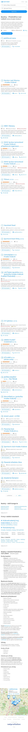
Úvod (5, 717)
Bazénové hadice (5, 509)
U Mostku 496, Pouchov (6, 260)
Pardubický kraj (8, 528)
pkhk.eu (16, 442)
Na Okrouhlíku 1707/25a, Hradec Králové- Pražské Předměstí (13, 280)
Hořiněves (3, 541)
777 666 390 (5, 491)
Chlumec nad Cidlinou (6, 542)
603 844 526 (17, 424)
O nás (4, 719)
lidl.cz (15, 288)
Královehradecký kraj (11, 521)
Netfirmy (7, 2)
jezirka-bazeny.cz (18, 390)
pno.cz (15, 93)
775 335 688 (17, 46)
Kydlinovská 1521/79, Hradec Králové (9, 167)
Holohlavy (23, 539)
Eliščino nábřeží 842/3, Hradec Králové (9, 435)
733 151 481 (23, 93)
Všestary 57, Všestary (6, 243)
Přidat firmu (21, 717)
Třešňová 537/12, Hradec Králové (14, 228)
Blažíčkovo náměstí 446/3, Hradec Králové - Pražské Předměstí (14, 325)
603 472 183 (17, 352)
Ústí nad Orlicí (20, 530)
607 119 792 (24, 442)
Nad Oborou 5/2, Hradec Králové (8, 86)
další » (19, 495)
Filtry (26, 30)
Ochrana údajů (16, 719)
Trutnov (15, 524)
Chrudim (3, 530)
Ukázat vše (3, 512)
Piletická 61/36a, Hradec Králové (8, 345)
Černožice (8, 539)
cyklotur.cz (16, 333)
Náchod (15, 523)
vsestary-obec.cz (18, 135)
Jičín (11, 523)
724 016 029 (5, 411)
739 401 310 (17, 457)
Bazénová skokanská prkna (21, 506)
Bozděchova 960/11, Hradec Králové (9, 383)
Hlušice (18, 539)
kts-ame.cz (16, 370)
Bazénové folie (18, 507)
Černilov (3, 539)
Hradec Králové (5, 523)
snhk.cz (16, 157)
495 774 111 (23, 157)
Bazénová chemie (5, 506)
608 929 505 (17, 267)
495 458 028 (5, 137)
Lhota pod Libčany (20, 542)
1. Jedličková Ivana (13, 689)
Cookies (23, 719)
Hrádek (15, 541)
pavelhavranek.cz (18, 232)
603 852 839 (23, 473)
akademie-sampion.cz (19, 489)
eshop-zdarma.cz (18, 190)
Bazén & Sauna (7, 625)
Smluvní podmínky (12, 717)
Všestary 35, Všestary (12, 128)
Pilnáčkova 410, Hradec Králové (8, 402)
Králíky (13, 542)
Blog (14, 727)
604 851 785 (5, 392)
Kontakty (9, 719)
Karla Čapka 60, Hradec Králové (8, 363)
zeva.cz (16, 473)
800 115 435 (23, 288)
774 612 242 (5, 234)
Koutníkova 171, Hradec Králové (8, 183)
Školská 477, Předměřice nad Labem (14, 40)
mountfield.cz (17, 409)
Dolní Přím (13, 539)
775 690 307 (17, 250)
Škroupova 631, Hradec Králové (13, 418)
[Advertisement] (14, 63)
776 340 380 (5, 193)
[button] (14, 697)
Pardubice (8, 530)
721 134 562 (5, 335)
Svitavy (14, 530)
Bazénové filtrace (5, 507)
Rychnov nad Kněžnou (7, 524)
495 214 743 (5, 372)
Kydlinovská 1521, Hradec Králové (8, 150)
